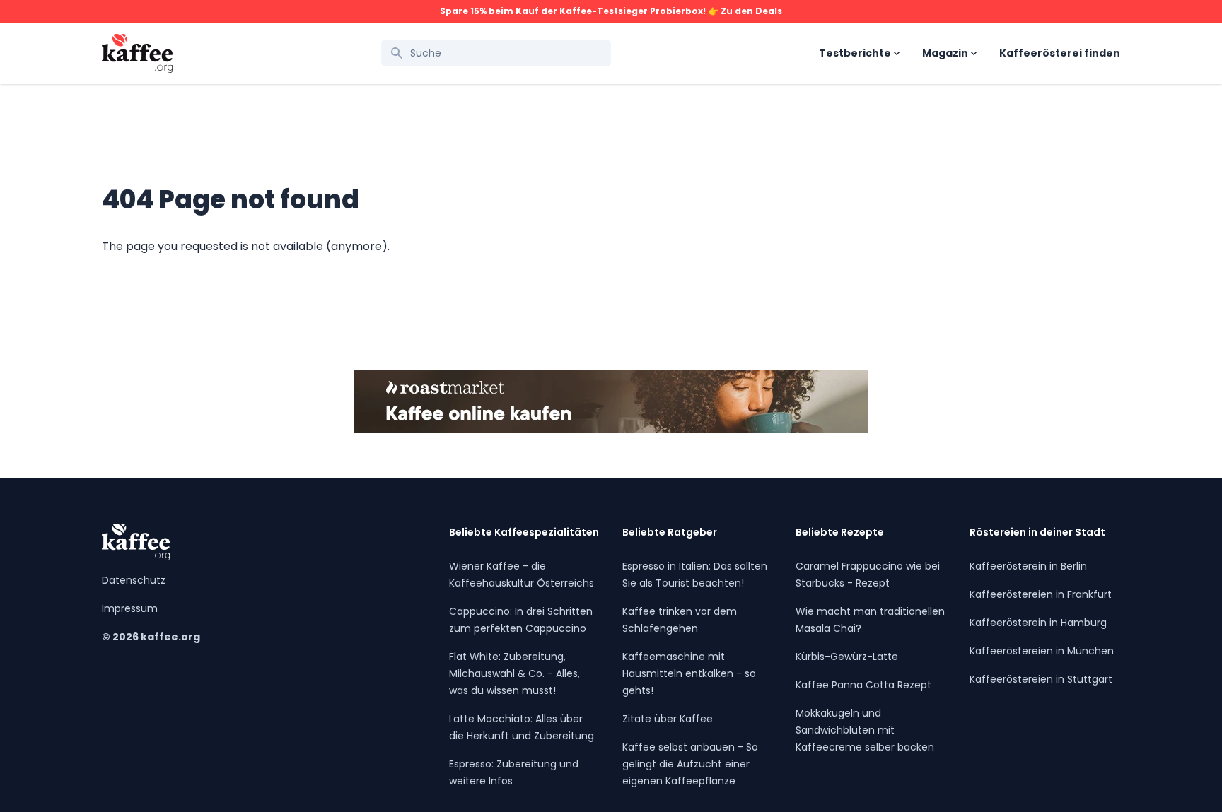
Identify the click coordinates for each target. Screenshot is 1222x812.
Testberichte (855, 53)
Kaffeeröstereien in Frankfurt (1041, 594)
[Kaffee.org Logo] (137, 53)
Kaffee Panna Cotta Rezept (863, 685)
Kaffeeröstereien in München (1042, 651)
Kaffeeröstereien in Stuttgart (1041, 679)
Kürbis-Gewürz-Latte (847, 656)
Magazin (945, 53)
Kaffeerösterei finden (1059, 53)
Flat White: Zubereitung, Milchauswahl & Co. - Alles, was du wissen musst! (514, 673)
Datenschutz (133, 580)
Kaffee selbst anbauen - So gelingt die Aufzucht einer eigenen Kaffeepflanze (690, 764)
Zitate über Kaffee (667, 719)
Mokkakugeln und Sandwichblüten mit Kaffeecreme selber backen (865, 730)
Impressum (130, 608)
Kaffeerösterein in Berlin (1028, 566)
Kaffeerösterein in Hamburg (1038, 623)
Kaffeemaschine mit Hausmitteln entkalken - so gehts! (689, 673)
